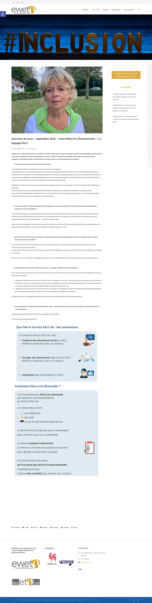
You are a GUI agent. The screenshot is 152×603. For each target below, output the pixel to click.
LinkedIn (66, 527)
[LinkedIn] (18, 2)
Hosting (79, 600)
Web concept (71, 600)
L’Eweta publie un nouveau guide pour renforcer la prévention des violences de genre (125, 119)
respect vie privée (49, 600)
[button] (3, 14)
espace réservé (61, 600)
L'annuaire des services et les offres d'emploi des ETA (126, 74)
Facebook (16, 527)
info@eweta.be (86, 562)
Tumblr (35, 527)
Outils (105, 9)
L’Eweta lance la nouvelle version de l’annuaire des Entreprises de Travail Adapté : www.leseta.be (124, 108)
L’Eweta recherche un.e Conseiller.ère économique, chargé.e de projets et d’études (124, 96)
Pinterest (45, 527)
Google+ (56, 527)
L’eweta (84, 9)
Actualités (116, 9)
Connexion (129, 9)
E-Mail (75, 527)
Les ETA (95, 9)
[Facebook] (13, 2)
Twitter (26, 527)
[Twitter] (22, 2)
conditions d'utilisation (34, 600)
